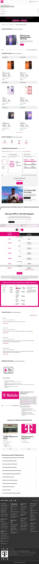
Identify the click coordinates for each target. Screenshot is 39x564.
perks (21, 397)
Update (19, 183)
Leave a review (32, 315)
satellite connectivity (24, 400)
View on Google (6, 323)
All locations (3, 24)
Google (35, 402)
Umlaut (10, 151)
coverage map (27, 151)
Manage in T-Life (15, 20)
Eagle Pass (12, 24)
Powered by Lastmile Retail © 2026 (19, 562)
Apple (26, 402)
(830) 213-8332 (6, 443)
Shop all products (19, 132)
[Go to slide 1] (5, 175)
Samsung (29, 402)
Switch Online (23, 20)
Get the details (20, 41)
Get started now (27, 197)
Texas (8, 24)
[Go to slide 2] (21, 175)
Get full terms (30, 200)
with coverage (33, 396)
